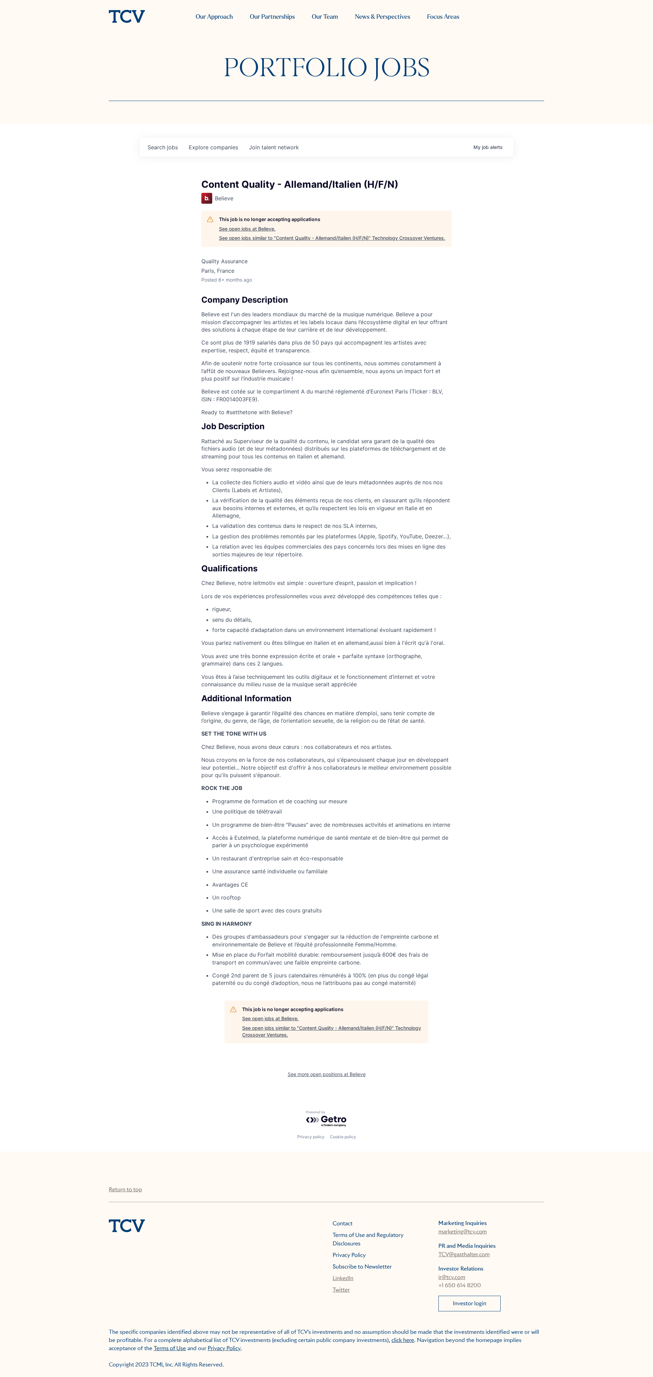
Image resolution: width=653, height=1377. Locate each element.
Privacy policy (310, 1136)
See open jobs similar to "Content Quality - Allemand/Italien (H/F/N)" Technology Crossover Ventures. (332, 238)
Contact (343, 1223)
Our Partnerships (272, 17)
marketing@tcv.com (462, 1231)
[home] (127, 17)
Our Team (325, 17)
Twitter (341, 1289)
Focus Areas (443, 17)
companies (213, 147)
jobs (163, 147)
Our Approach (214, 17)
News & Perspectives (382, 17)
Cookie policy (343, 1136)
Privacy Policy (349, 1255)
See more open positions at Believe (327, 1074)
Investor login (469, 1303)
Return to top (125, 1189)
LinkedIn (343, 1278)
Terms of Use (170, 1348)
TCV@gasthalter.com (464, 1254)
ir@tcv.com (451, 1277)
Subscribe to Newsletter (362, 1266)
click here (402, 1340)
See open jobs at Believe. (247, 229)
